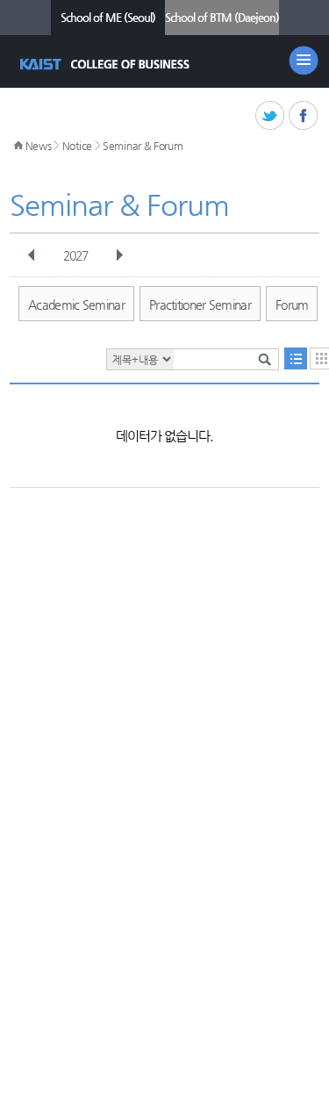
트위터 (270, 116)
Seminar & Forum (143, 146)
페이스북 (304, 116)
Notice (77, 146)
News (38, 146)
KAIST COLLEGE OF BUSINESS (106, 64)
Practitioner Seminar (200, 304)
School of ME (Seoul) (108, 17)
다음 (119, 255)
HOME (18, 145)
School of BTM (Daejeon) (222, 17)
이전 (32, 255)
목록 (295, 358)
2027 (75, 255)
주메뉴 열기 (303, 60)
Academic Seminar (76, 304)
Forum (292, 304)
